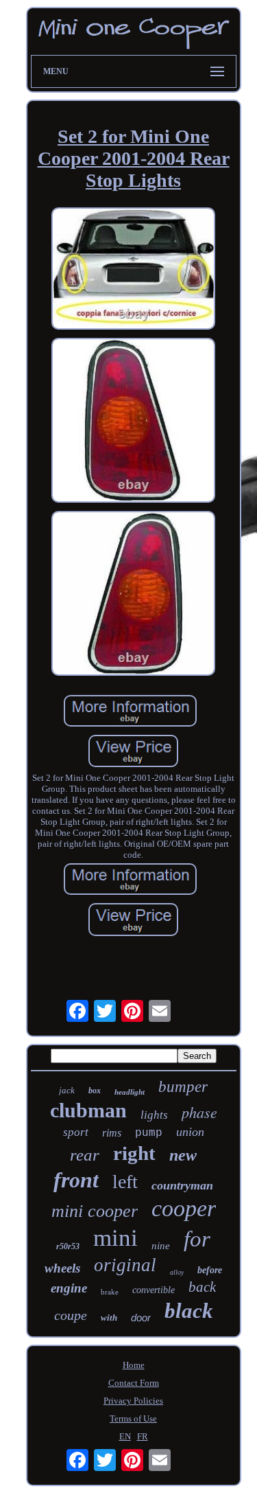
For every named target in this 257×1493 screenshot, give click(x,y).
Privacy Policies (133, 1400)
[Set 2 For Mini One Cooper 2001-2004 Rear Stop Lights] (133, 270)
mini (115, 1237)
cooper (183, 1208)
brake (110, 1292)
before (209, 1270)
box (94, 1090)
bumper (183, 1086)
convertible (153, 1290)
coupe (70, 1315)
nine (160, 1245)
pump (148, 1133)
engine (69, 1288)
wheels (62, 1268)
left (125, 1181)
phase (199, 1112)
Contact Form (133, 1383)
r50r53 (67, 1246)
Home (134, 1365)
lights (154, 1114)
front (76, 1179)
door (141, 1317)
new (183, 1155)
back (202, 1287)
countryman (182, 1185)
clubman (88, 1110)
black (188, 1311)
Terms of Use (133, 1418)
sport (75, 1132)
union (190, 1132)
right (134, 1153)
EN (125, 1436)
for (197, 1239)
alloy (177, 1272)
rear (84, 1155)
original (125, 1265)
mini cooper (94, 1211)
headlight (129, 1092)
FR (142, 1436)
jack (67, 1090)
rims (111, 1133)
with (109, 1317)
